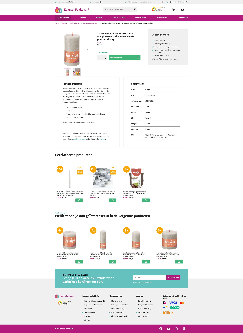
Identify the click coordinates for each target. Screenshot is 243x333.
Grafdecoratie (162, 18)
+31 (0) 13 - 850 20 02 (174, 2)
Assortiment (64, 18)
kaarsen (102, 139)
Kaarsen (83, 18)
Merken (87, 320)
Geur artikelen (140, 18)
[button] (87, 49)
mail (185, 2)
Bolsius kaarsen (119, 18)
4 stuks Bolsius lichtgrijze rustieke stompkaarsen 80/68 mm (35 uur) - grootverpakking (68, 254)
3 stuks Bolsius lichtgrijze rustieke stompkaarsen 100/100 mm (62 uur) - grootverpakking (168, 254)
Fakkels (99, 18)
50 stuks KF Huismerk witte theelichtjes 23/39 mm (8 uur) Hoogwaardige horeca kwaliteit (103, 193)
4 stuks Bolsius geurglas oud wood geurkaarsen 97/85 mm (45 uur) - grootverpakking (134, 193)
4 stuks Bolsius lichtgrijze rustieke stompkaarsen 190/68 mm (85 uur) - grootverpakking (101, 254)
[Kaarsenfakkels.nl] (72, 9)
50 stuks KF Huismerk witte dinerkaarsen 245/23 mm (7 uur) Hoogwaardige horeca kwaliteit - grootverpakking (70, 193)
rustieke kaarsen (79, 139)
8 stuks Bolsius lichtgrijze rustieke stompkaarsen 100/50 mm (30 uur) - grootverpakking (134, 254)
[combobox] (120, 9)
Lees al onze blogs (145, 309)
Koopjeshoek (183, 18)
